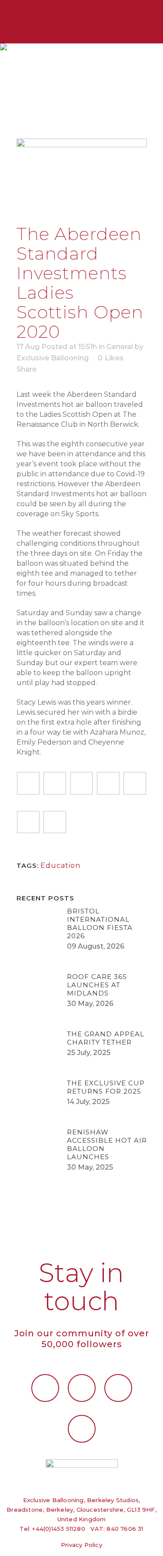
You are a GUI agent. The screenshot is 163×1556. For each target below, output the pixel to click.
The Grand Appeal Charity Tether (105, 1038)
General (119, 347)
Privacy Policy (81, 1544)
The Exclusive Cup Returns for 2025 (106, 1087)
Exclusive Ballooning (53, 358)
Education (60, 865)
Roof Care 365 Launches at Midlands (97, 984)
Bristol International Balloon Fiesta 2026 (100, 923)
